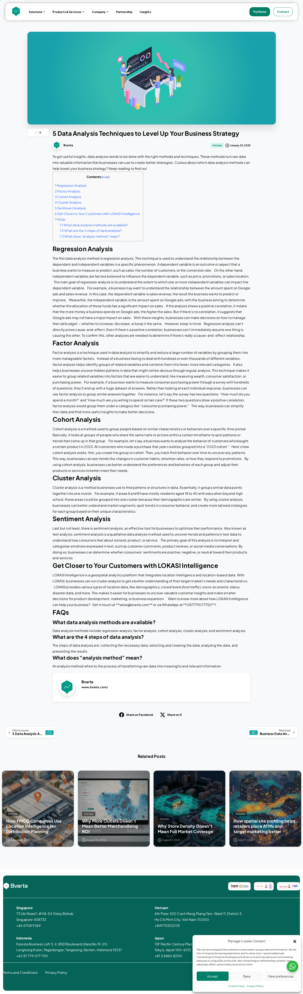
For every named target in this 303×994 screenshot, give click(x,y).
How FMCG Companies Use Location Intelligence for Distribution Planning (34, 826)
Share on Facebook (139, 714)
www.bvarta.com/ (94, 687)
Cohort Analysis (68, 197)
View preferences (281, 976)
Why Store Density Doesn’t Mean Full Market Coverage (185, 828)
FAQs (60, 219)
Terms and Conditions (20, 972)
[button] (295, 941)
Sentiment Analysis (70, 208)
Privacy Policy (255, 986)
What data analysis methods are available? (94, 225)
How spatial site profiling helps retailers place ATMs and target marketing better (264, 826)
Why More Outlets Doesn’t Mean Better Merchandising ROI (110, 826)
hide (105, 177)
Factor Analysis (67, 191)
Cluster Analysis (68, 202)
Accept (212, 976)
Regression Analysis (71, 185)
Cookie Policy (236, 986)
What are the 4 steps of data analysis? (91, 230)
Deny (247, 976)
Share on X (174, 714)
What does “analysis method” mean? (90, 236)
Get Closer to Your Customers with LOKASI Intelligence (98, 214)
